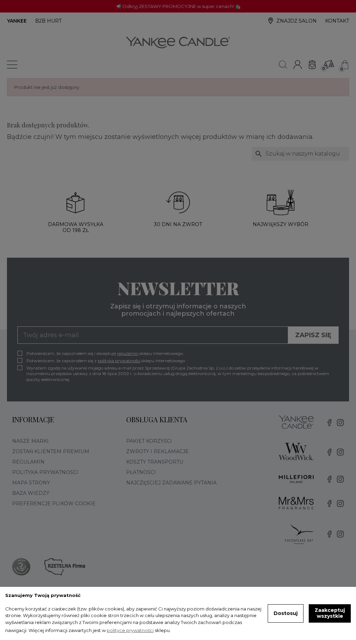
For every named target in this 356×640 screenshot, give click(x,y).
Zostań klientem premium (50, 451)
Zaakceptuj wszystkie (330, 613)
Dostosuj (286, 613)
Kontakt (337, 21)
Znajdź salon (296, 21)
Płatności (141, 472)
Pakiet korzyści (149, 441)
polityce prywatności (130, 630)
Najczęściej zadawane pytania (171, 483)
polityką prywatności (119, 360)
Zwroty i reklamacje (157, 451)
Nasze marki (30, 441)
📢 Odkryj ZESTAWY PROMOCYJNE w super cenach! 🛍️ (178, 6)
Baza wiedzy (30, 493)
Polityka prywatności (45, 472)
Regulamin (28, 462)
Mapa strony (31, 483)
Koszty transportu (154, 462)
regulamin (127, 353)
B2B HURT (48, 21)
